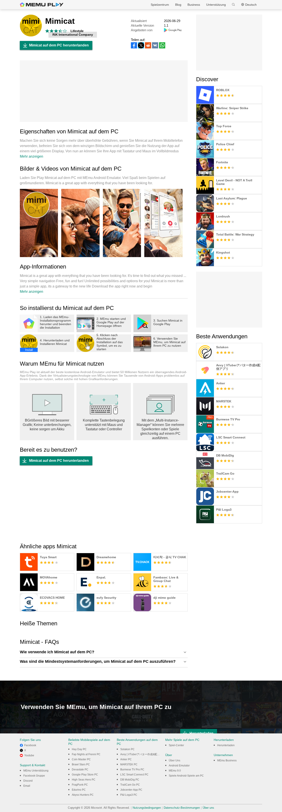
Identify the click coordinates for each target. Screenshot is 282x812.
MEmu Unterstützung (35, 770)
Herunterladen (226, 745)
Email (26, 785)
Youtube (29, 755)
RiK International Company (72, 34)
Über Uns (174, 760)
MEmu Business (227, 760)
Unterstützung (216, 4)
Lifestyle (76, 31)
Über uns (208, 807)
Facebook (30, 745)
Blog (178, 4)
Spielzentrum (160, 4)
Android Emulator (179, 765)
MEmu (41, 4)
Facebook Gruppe (34, 775)
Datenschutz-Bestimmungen (182, 807)
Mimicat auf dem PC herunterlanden (59, 45)
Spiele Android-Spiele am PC (186, 775)
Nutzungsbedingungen (147, 807)
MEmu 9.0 (175, 770)
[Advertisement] (104, 91)
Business (193, 4)
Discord (28, 780)
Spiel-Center (176, 745)
